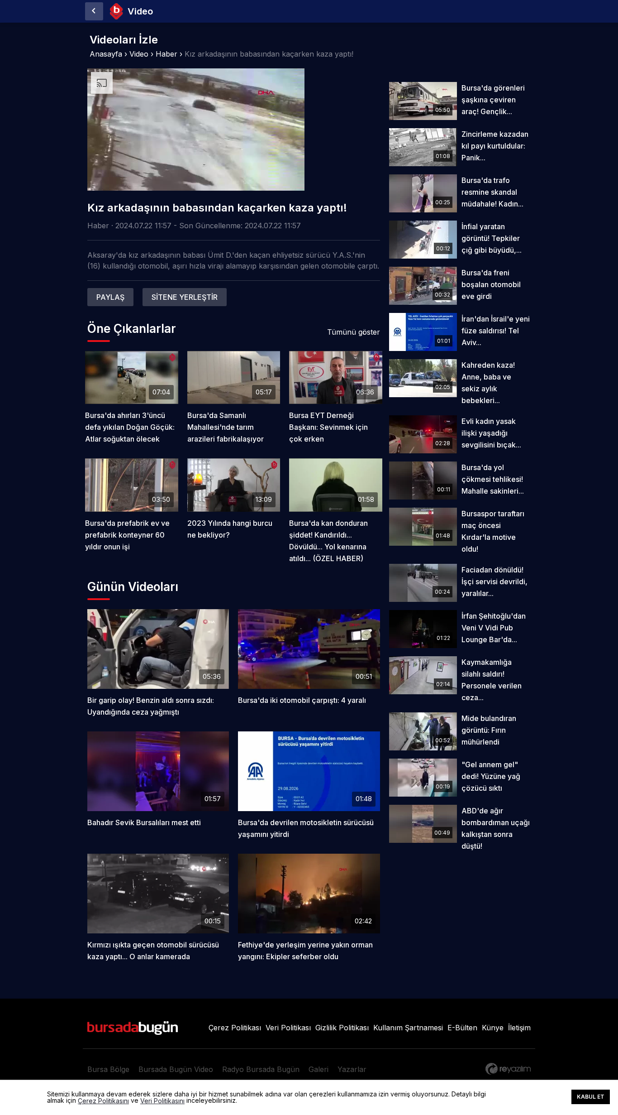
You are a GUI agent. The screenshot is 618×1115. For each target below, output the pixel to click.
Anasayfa (106, 53)
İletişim (519, 1027)
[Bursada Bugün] (94, 11)
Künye (493, 1027)
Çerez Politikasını (103, 1101)
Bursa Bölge (108, 1069)
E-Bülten (462, 1027)
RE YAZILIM (508, 1069)
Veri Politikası (288, 1027)
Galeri (318, 1069)
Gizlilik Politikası (342, 1027)
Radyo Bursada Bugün (260, 1069)
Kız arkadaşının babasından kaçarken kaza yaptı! (269, 53)
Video (138, 53)
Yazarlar (352, 1069)
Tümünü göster (353, 331)
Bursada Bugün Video (175, 1069)
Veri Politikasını (162, 1101)
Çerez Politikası (235, 1027)
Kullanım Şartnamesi (408, 1027)
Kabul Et (590, 1096)
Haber (166, 53)
